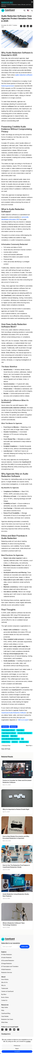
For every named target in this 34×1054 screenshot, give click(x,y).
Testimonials (4, 988)
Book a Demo (5, 997)
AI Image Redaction (6, 963)
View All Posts (5, 749)
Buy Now (3, 994)
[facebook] (2, 1030)
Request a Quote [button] (10, 15)
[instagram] (18, 1030)
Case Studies (4, 1016)
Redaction (14, 726)
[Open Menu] (32, 10)
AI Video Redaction (6, 954)
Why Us (3, 985)
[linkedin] (10, 1030)
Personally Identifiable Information (10, 739)
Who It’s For (4, 982)
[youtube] (14, 1030)
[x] (6, 1030)
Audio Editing (20, 730)
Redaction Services (6, 972)
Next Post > (29, 745)
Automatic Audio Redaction (24, 733)
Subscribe (24, 946)
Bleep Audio (5, 736)
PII (22, 739)
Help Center (4, 1007)
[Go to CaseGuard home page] (8, 10)
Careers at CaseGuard (7, 991)
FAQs (2, 1010)
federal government (7, 86)
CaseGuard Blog (5, 1013)
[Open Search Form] (24, 10)
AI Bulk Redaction (6, 969)
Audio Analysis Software (8, 730)
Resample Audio (24, 741)
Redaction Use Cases (7, 1019)
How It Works (4, 979)
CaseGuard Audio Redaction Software (13, 713)
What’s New (4, 1022)
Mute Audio (14, 736)
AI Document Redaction (7, 960)
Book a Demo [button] (24, 15)
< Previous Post (5, 745)
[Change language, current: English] (28, 10)
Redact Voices (6, 741)
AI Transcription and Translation (9, 966)
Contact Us (4, 1000)
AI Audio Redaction (6, 957)
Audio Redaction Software (8, 733)
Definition (5, 726)
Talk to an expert (23, 720)
